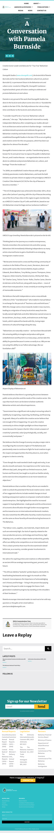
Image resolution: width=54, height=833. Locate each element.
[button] (6, 55)
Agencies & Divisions (22, 7)
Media (20, 11)
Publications (42, 7)
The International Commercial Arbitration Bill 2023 (14, 660)
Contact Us (41, 11)
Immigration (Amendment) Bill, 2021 (25, 762)
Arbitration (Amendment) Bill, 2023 (37, 659)
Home (26, 3)
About (36, 3)
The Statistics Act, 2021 (30, 749)
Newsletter (27, 18)
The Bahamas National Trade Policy (11, 665)
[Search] (48, 648)
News (30, 11)
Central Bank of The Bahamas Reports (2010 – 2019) (5, 757)
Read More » (5, 662)
